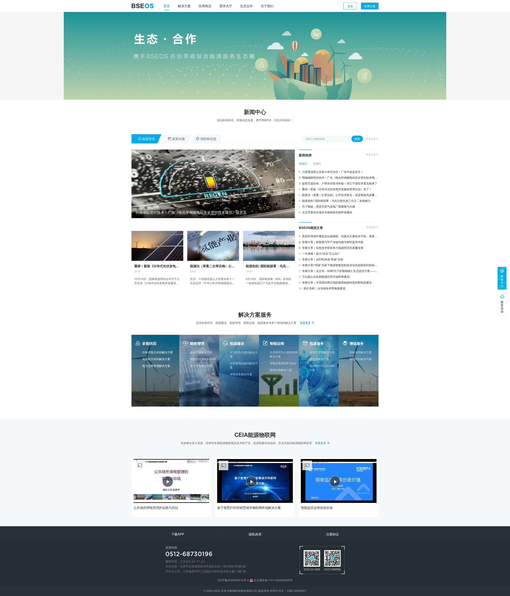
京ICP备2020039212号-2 (233, 580)
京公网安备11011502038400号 (273, 580)
